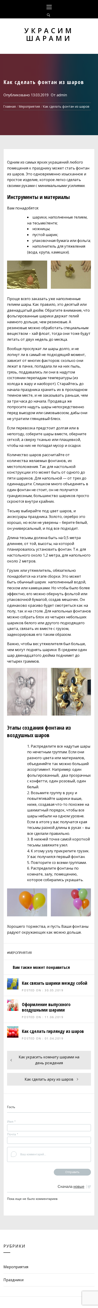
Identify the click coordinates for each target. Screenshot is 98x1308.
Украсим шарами (49, 34)
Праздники (13, 1279)
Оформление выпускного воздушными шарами (46, 1007)
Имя (11, 1121)
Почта (12, 1134)
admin (62, 94)
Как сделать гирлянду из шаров (53, 1031)
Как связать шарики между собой (54, 983)
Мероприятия (20, 952)
